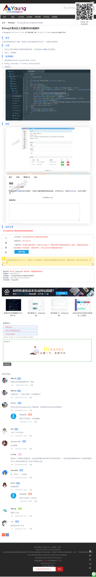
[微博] (90, 555)
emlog (53, 32)
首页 (4, 17)
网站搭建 (38, 17)
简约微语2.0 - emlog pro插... (36, 314)
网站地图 (51, 566)
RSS (59, 547)
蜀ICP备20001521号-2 (48, 563)
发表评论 (7, 364)
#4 (12, 477)
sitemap (45, 566)
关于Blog (46, 17)
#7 (12, 436)
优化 (45, 49)
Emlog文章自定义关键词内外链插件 (20, 28)
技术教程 (29, 17)
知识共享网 (14, 470)
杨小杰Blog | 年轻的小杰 (42, 547)
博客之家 (13, 509)
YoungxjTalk (14, 280)
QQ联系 (53, 547)
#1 (12, 529)
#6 (12, 449)
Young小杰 (7, 32)
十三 (12, 522)
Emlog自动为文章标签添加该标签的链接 (18, 230)
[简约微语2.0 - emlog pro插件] (36, 305)
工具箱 (92, 2)
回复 (31, 385)
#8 (12, 410)
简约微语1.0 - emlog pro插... (59, 314)
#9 (12, 397)
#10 (12, 385)
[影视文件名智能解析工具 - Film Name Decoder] (13, 305)
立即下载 (21, 252)
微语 (12, 17)
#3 (12, 490)
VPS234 (13, 403)
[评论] (90, 564)
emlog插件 (59, 32)
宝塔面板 (54, 17)
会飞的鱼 (13, 454)
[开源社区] (90, 559)
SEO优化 (21, 17)
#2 (12, 516)
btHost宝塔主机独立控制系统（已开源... (82, 314)
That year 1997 (16, 441)
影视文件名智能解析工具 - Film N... (13, 314)
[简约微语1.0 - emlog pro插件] (59, 305)
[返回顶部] (90, 568)
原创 (64, 32)
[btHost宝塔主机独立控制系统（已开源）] (82, 305)
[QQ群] (90, 551)
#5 (12, 464)
